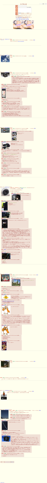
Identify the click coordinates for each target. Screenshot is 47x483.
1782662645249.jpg (4, 325)
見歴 (26, 19)
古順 (21, 19)
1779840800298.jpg (7, 390)
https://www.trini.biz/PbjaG (21, 41)
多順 (23, 19)
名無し (5, 249)
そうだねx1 (21, 149)
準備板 (20, 17)
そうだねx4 (21, 141)
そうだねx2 (21, 200)
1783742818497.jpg (4, 341)
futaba (3, 482)
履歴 (28, 19)
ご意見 (21, 17)
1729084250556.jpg (7, 409)
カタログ (17, 19)
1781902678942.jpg (4, 305)
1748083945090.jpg (4, 201)
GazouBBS (2, 482)
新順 (19, 19)
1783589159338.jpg (7, 360)
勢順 (24, 19)
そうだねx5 (21, 218)
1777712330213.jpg (4, 435)
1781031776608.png (7, 127)
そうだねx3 (33, 410)
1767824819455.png (4, 88)
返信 (35, 128)
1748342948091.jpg (4, 211)
